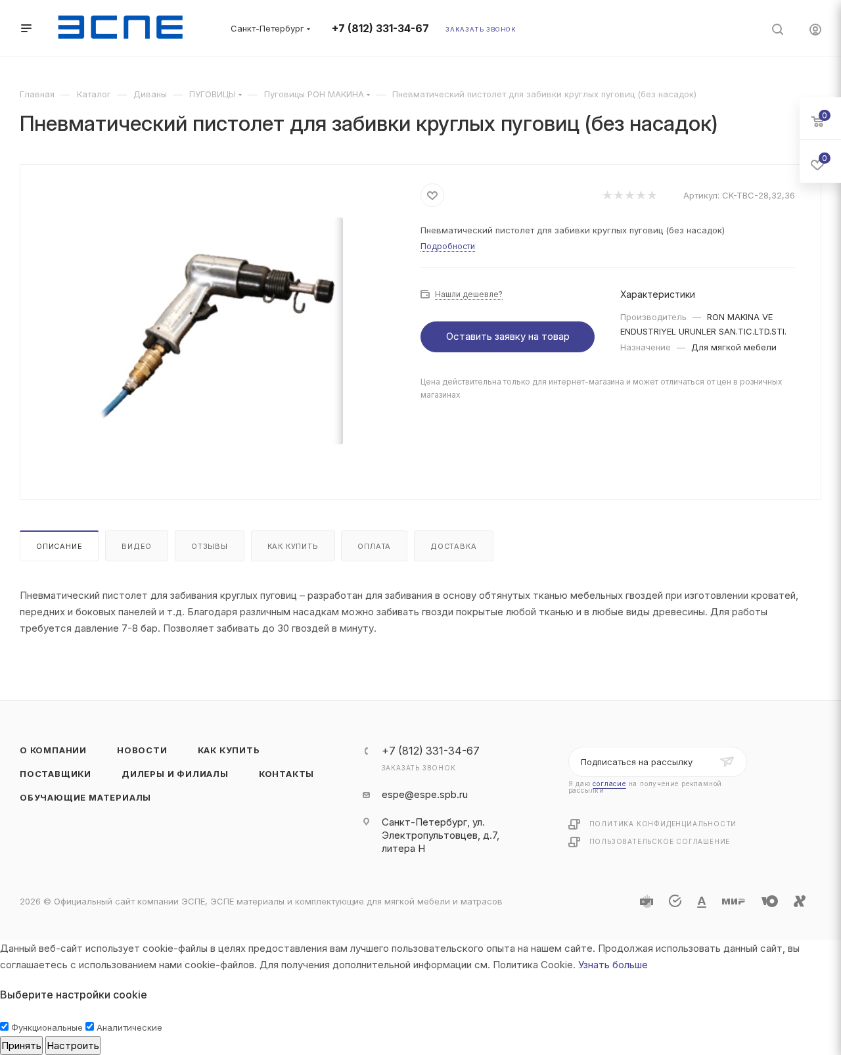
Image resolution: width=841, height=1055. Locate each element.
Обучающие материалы (85, 797)
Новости (142, 750)
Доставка (453, 546)
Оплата (374, 546)
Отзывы (209, 546)
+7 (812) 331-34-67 (380, 28)
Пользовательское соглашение (660, 841)
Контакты (286, 773)
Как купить (293, 546)
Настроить (73, 1045)
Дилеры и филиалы (175, 773)
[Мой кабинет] (815, 31)
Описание (59, 546)
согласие (609, 783)
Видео (137, 546)
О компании (53, 750)
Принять (21, 1045)
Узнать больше (613, 964)
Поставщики (55, 773)
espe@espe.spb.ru (425, 794)
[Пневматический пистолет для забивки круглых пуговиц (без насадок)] (221, 331)
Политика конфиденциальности (663, 824)
